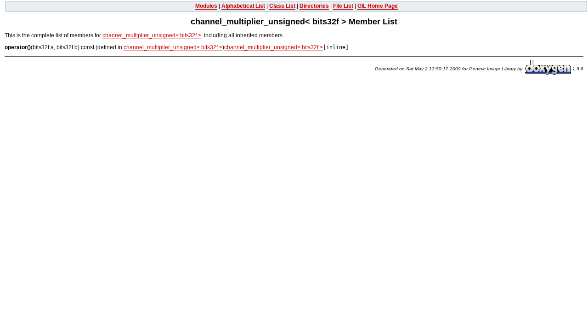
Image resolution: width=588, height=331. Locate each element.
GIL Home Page (377, 6)
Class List (282, 6)
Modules (206, 6)
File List (343, 6)
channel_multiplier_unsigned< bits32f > (151, 35)
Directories (314, 6)
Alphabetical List (243, 6)
